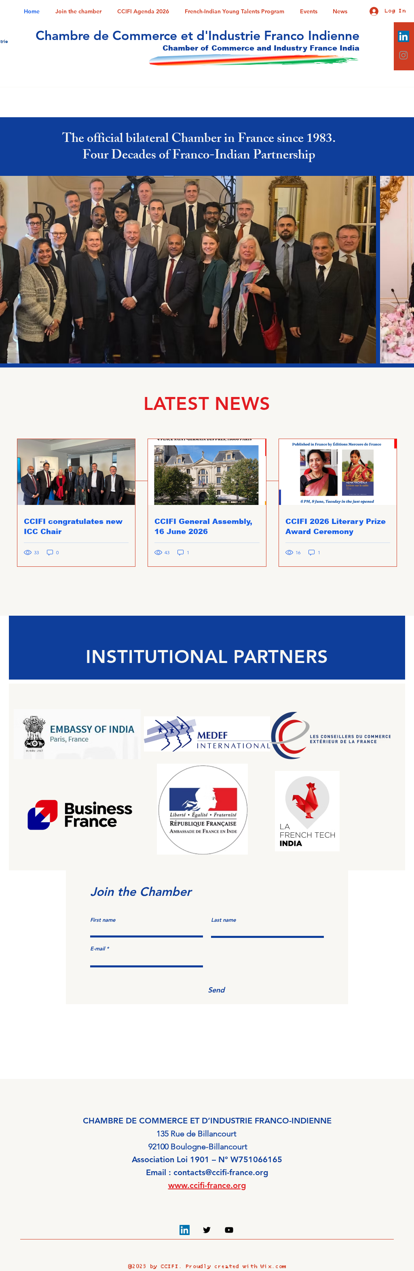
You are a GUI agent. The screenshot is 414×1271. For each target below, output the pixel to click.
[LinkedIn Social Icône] (403, 36)
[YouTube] (229, 1230)
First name (102, 920)
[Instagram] (403, 55)
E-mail (97, 948)
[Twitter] (207, 1230)
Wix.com (273, 1266)
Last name (223, 920)
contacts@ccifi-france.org (220, 1172)
